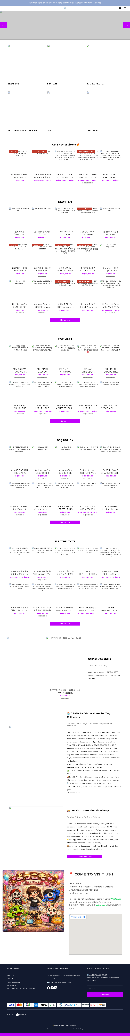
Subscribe (105, 995)
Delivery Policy (12, 985)
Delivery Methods (84, 856)
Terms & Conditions (13, 982)
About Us (10, 976)
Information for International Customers (21, 988)
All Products (11, 979)
